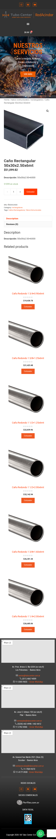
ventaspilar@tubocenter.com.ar (29, 721)
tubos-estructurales (20, 100)
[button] (28, 24)
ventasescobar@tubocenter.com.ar (29, 766)
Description (12, 218)
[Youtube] (35, 5)
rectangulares (37, 100)
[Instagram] (21, 5)
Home (6, 100)
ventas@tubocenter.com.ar (29, 675)
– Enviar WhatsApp (35, 682)
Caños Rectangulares (16, 210)
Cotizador (31, 192)
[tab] (28, 218)
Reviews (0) (12, 224)
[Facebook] (28, 5)
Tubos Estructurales (33, 210)
